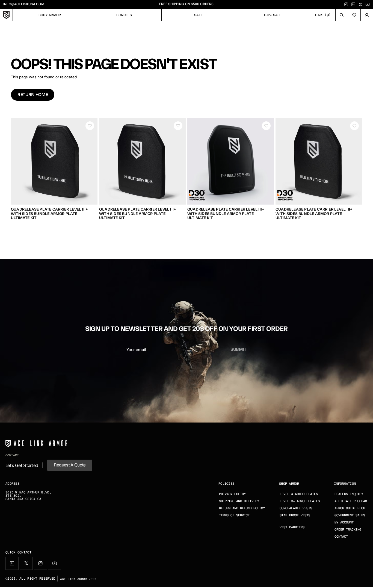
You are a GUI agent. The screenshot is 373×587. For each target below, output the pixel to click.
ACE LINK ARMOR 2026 (78, 579)
